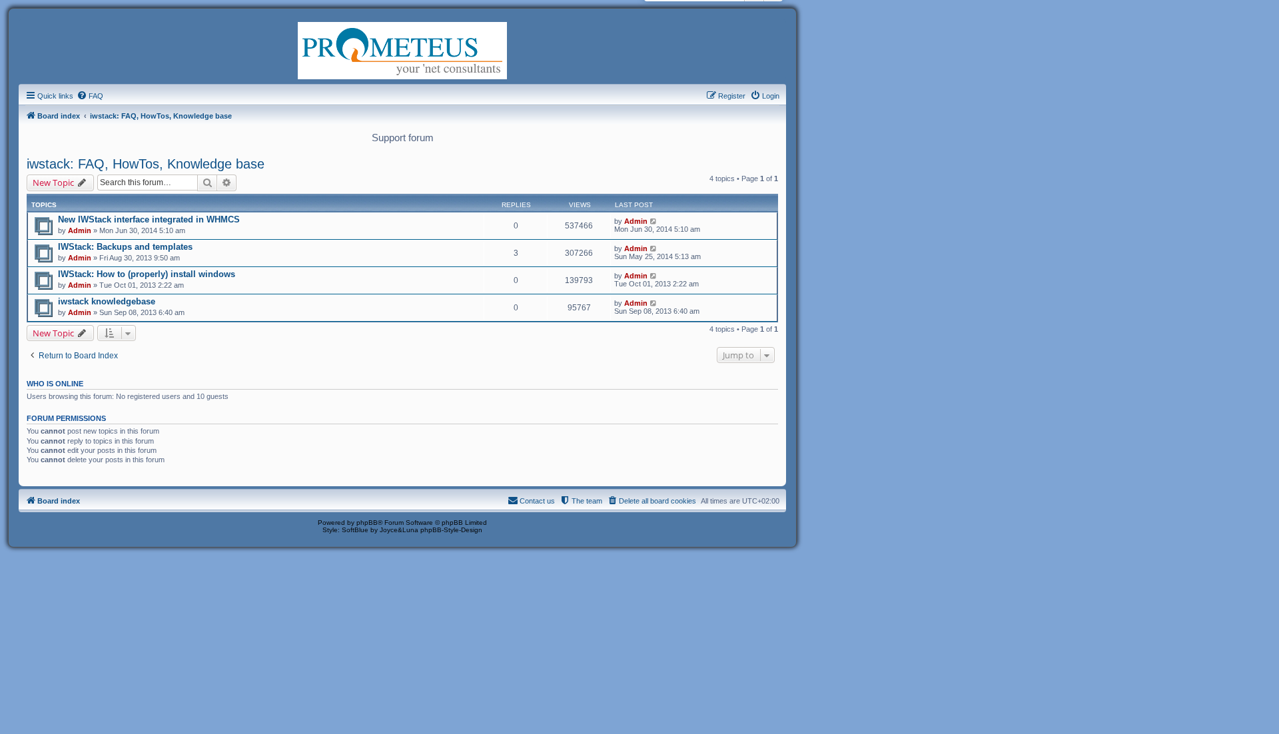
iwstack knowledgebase (106, 301)
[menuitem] (90, 96)
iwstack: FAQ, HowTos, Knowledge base (145, 164)
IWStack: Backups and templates (125, 247)
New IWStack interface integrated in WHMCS (149, 219)
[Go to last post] (653, 221)
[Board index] (402, 49)
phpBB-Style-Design (451, 530)
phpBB (367, 522)
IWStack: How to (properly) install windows (146, 274)
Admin (79, 230)
